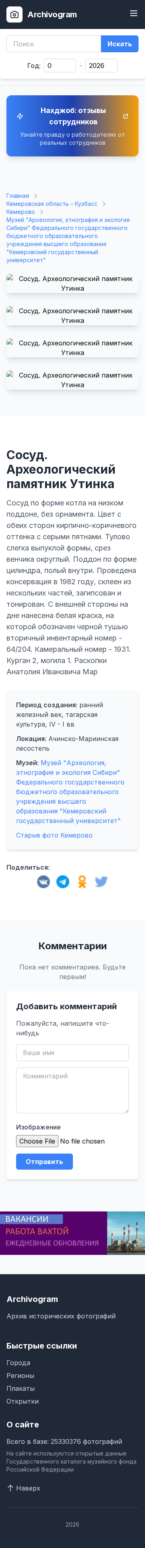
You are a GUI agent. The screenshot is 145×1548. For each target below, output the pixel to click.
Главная (17, 195)
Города (18, 1363)
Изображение (38, 1127)
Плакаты (20, 1388)
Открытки (22, 1401)
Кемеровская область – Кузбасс (51, 203)
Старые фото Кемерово (54, 835)
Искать (120, 44)
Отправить (44, 1162)
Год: (34, 66)
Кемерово (20, 211)
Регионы (20, 1375)
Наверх (28, 1488)
